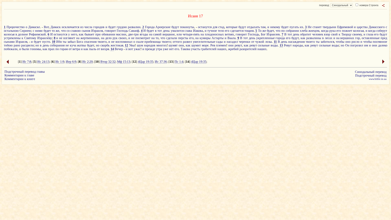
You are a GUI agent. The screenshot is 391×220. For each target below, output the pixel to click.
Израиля (97, 30)
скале (140, 41)
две (130, 34)
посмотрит (142, 38)
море (205, 45)
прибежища (152, 41)
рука (332, 30)
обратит (305, 34)
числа (88, 27)
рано (17, 45)
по (283, 30)
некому (275, 27)
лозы (268, 41)
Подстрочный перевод (371, 75)
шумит (196, 45)
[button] (383, 5)
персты (183, 38)
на (150, 34)
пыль (92, 49)
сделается (237, 30)
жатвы (81, 45)
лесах (328, 38)
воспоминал (123, 41)
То (259, 30)
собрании (292, 30)
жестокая (117, 45)
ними (39, 30)
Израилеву (44, 38)
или (179, 34)
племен (221, 45)
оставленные (371, 38)
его (227, 30)
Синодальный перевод (371, 72)
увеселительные (204, 41)
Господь (122, 30)
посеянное (380, 41)
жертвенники (89, 38)
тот (159, 30)
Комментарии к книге (19, 79)
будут (175, 27)
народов (149, 45)
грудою (122, 27)
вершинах (347, 38)
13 (281, 45)
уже (165, 49)
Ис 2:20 (87, 61)
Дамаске (34, 27)
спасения (90, 41)
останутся (205, 27)
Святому (30, 38)
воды (274, 45)
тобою (8, 45)
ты (64, 41)
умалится (177, 30)
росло (355, 41)
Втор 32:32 (107, 61)
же (57, 30)
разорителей (248, 49)
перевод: (324, 5)
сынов (86, 30)
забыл (71, 41)
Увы (132, 45)
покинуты (187, 27)
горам (64, 49)
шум (140, 45)
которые (231, 27)
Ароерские (162, 27)
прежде (150, 49)
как (81, 34)
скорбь (105, 45)
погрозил (356, 45)
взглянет (69, 38)
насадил (232, 41)
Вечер (119, 49)
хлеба (304, 30)
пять (196, 34)
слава (188, 30)
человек (317, 34)
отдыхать (253, 27)
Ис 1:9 (59, 61)
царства (362, 27)
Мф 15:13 (123, 61)
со (68, 30)
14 (112, 49)
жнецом (313, 30)
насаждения (296, 41)
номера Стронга (368, 5)
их (301, 27)
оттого (177, 41)
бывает (89, 34)
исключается (70, 27)
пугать (294, 27)
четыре (187, 34)
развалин (134, 27)
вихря (105, 49)
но (37, 45)
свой (334, 34)
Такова (185, 49)
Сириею (25, 30)
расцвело (27, 45)
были (25, 49)
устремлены (12, 38)
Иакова (198, 30)
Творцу (346, 34)
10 (53, 41)
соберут (381, 30)
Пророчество (16, 27)
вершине (169, 34)
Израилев (273, 34)
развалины (313, 38)
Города (150, 27)
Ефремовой (345, 27)
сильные (264, 45)
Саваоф (134, 30)
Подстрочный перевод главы (24, 71)
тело (221, 30)
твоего (102, 41)
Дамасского (377, 27)
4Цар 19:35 (145, 61)
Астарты (218, 38)
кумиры (205, 38)
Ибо (59, 41)
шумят (173, 45)
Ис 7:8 (26, 61)
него (74, 34)
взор (327, 34)
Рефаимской (37, 34)
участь (195, 49)
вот (130, 49)
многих (161, 45)
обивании (108, 34)
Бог (263, 34)
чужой (259, 41)
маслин (121, 34)
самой (157, 34)
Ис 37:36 (161, 61)
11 (275, 41)
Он (347, 45)
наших (221, 49)
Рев (212, 45)
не (60, 38)
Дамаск (56, 27)
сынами (9, 41)
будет (112, 27)
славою (75, 30)
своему (357, 34)
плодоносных (214, 34)
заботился (327, 41)
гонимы (35, 49)
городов (98, 27)
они (181, 45)
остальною (11, 30)
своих (123, 38)
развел (187, 41)
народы (298, 45)
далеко (382, 45)
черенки (244, 41)
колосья (358, 30)
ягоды (144, 34)
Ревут (288, 45)
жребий (233, 49)
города (280, 38)
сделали (171, 38)
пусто (46, 41)
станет (317, 27)
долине (23, 34)
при (98, 34)
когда (324, 30)
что (63, 30)
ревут (238, 45)
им (366, 45)
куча (73, 45)
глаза (369, 34)
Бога (80, 41)
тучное (212, 30)
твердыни (329, 27)
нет (171, 49)
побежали (11, 49)
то (53, 30)
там (263, 27)
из (81, 27)
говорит (110, 30)
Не (310, 27)
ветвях (229, 34)
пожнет (347, 30)
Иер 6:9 (71, 61)
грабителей (208, 49)
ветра (76, 49)
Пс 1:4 (179, 61)
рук (115, 38)
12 (126, 45)
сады (219, 41)
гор (357, 38)
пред (384, 38)
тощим (249, 30)
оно (347, 41)
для (215, 27)
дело (108, 38)
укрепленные (265, 38)
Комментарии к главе (19, 75)
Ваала (231, 38)
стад (221, 27)
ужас (137, 49)
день (166, 30)
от (252, 41)
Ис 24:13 (43, 61)
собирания (57, 45)
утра (159, 49)
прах (51, 49)
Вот (46, 27)
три (136, 34)
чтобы (340, 41)
